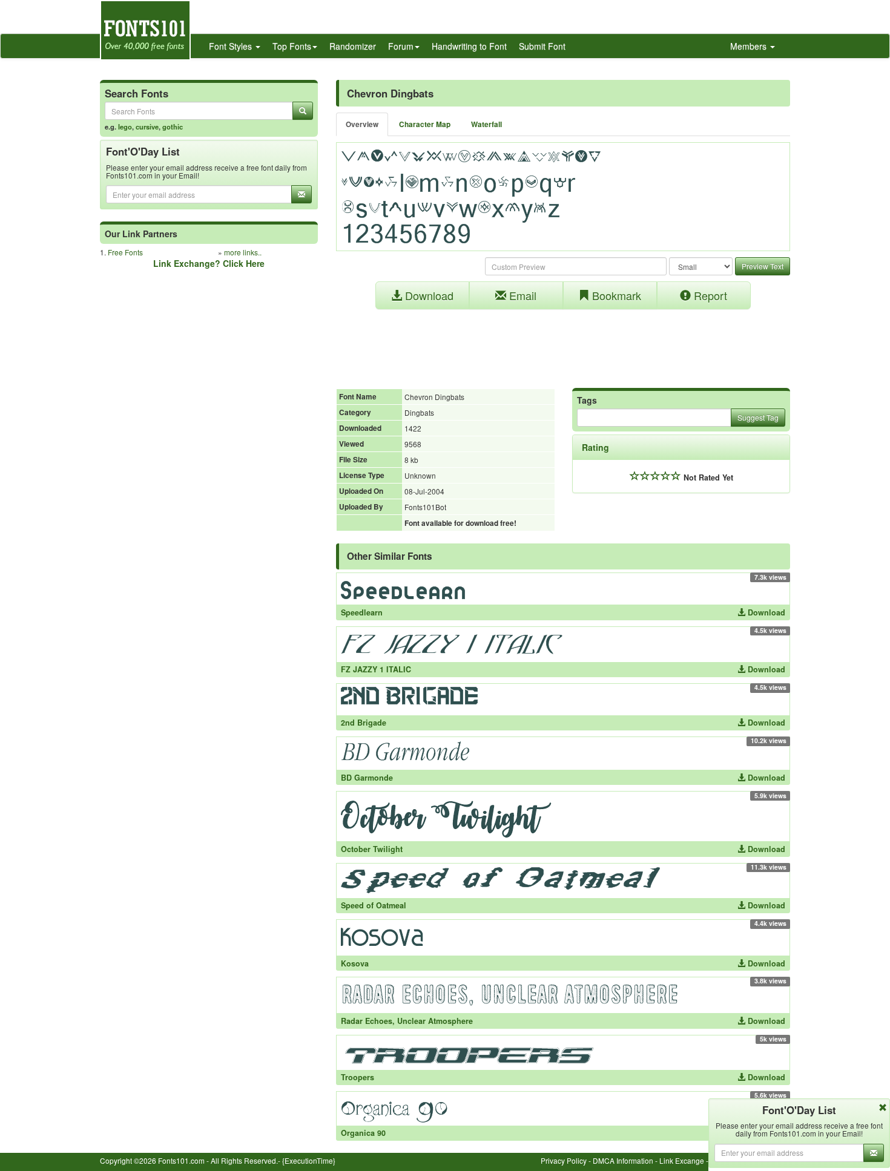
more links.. (243, 252)
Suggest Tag (758, 417)
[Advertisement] (563, 342)
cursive (147, 126)
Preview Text (762, 266)
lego (125, 126)
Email (521, 295)
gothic (172, 126)
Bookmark (615, 295)
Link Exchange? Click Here (209, 263)
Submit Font (542, 46)
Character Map (424, 124)
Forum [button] (401, 46)
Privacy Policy (564, 1160)
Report (709, 295)
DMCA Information (623, 1160)
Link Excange (681, 1160)
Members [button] (749, 46)
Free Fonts (125, 252)
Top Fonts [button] (291, 46)
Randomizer (352, 46)
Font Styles (231, 46)
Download (427, 295)
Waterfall (486, 124)
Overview (362, 124)
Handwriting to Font (469, 46)
